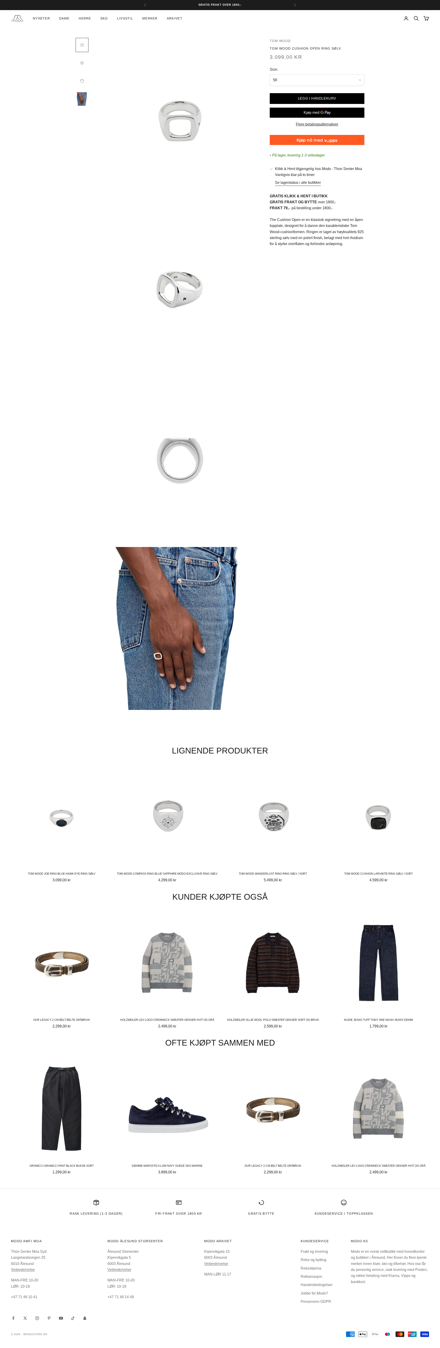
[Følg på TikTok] (73, 1318)
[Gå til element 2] (82, 63)
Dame (64, 18)
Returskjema (311, 1268)
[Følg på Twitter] (25, 1318)
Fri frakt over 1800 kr (178, 1213)
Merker (150, 18)
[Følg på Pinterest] (49, 1318)
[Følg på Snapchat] (84, 1318)
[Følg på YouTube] (61, 1318)
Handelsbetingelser (317, 1285)
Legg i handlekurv (317, 98)
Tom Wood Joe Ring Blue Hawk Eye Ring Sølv (61, 873)
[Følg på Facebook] (13, 1318)
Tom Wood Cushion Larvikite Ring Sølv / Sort (378, 873)
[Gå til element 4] (82, 99)
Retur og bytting (313, 1260)
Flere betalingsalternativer (317, 124)
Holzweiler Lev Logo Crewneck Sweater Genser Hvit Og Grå (167, 1019)
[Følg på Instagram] (37, 1318)
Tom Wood (280, 41)
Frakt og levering (314, 1251)
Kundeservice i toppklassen (344, 1213)
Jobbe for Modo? (314, 1293)
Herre (85, 18)
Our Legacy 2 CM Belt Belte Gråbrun (61, 1019)
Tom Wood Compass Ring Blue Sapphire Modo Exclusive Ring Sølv (167, 873)
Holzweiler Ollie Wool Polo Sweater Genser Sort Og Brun (273, 1019)
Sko (104, 18)
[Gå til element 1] (82, 45)
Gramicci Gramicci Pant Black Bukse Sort (62, 1165)
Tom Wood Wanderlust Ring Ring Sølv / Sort (273, 873)
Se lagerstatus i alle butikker (298, 182)
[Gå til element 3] (82, 81)
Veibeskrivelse (23, 1270)
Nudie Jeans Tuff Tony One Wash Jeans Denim (378, 1019)
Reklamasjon (311, 1276)
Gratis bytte (261, 1213)
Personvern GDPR (316, 1301)
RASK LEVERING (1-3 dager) (96, 1213)
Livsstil (125, 18)
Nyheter (41, 18)
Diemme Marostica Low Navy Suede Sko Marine (167, 1165)
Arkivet (174, 18)
